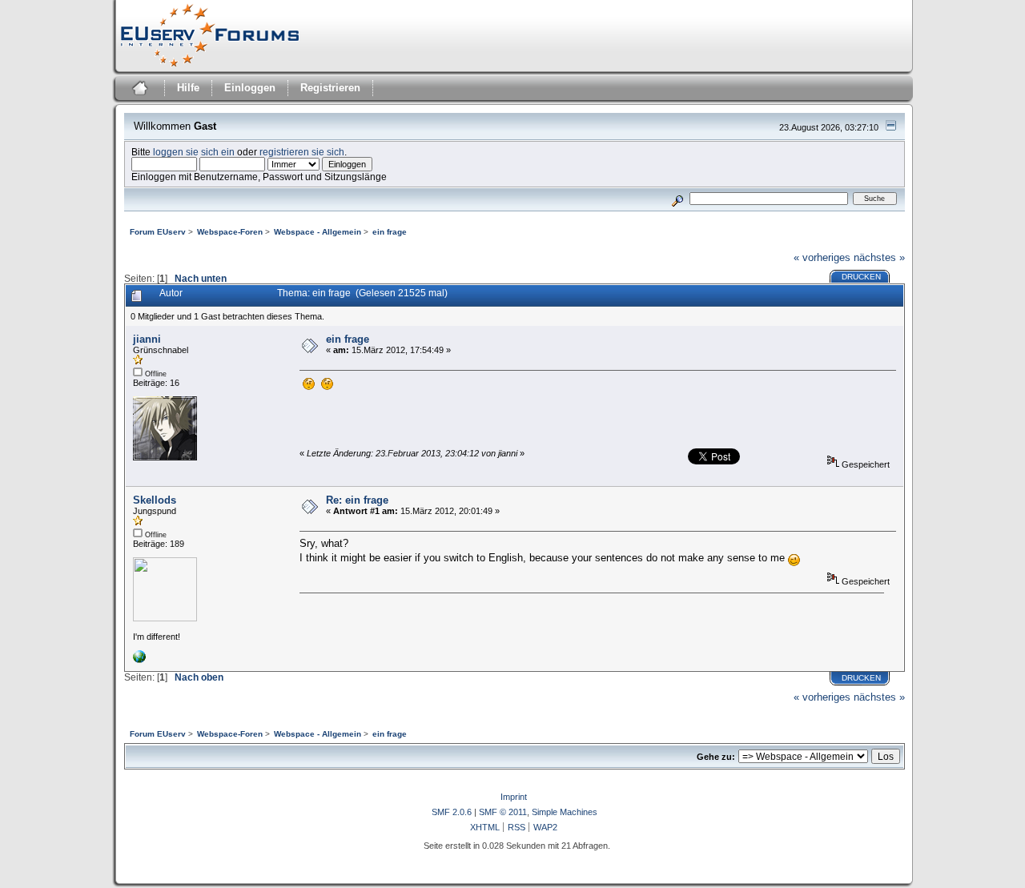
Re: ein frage (357, 500)
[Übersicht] (138, 90)
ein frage (347, 339)
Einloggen (249, 88)
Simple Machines (564, 812)
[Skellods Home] (139, 660)
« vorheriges (822, 257)
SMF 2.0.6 (452, 812)
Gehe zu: (716, 756)
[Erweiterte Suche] (677, 198)
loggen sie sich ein (194, 152)
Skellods (154, 500)
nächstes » (879, 257)
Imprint (513, 797)
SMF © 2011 (503, 812)
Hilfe (188, 88)
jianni (147, 339)
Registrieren (330, 88)
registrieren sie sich (301, 152)
